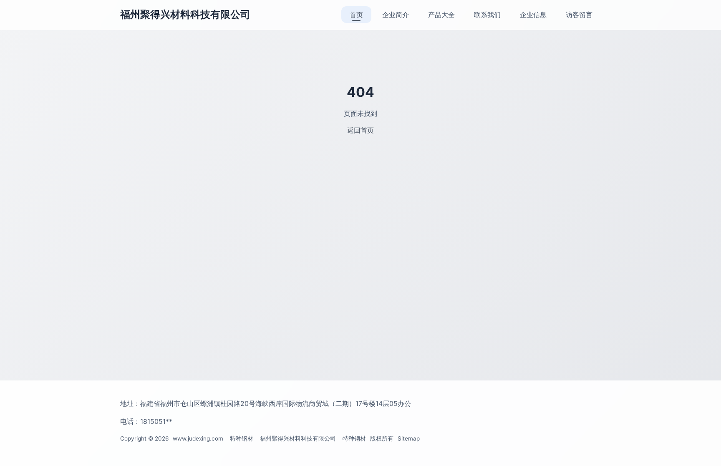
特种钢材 (241, 438)
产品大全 (441, 14)
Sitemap (409, 438)
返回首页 (360, 130)
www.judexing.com (198, 438)
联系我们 (487, 14)
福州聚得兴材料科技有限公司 (185, 14)
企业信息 (533, 14)
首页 (356, 14)
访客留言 (579, 14)
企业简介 (395, 14)
